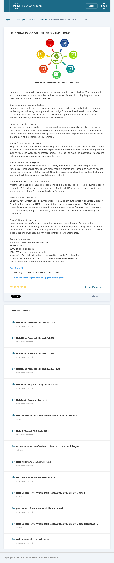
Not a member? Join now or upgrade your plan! (39, 277)
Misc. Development (40, 19)
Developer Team (33, 557)
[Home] (8, 19)
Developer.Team (23, 19)
